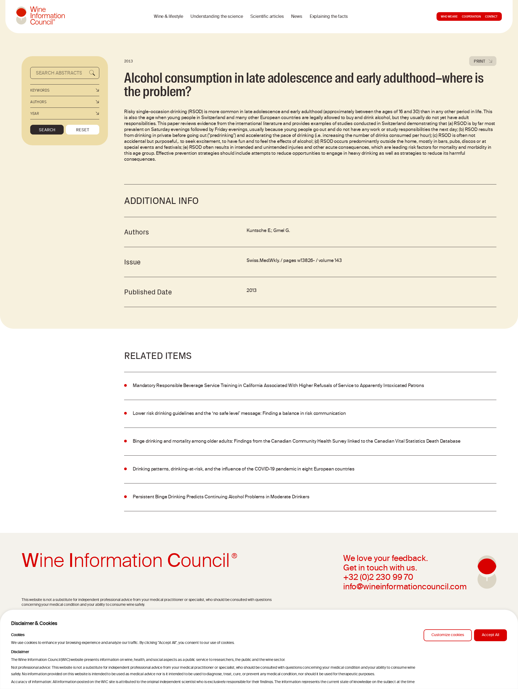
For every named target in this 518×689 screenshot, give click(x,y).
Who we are (449, 17)
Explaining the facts (329, 17)
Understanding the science (216, 17)
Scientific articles (267, 17)
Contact (491, 17)
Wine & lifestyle (168, 17)
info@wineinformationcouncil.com (405, 587)
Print (479, 61)
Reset (82, 129)
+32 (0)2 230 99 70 (378, 578)
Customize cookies (447, 635)
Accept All (490, 635)
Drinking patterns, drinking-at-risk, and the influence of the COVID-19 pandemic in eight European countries (244, 469)
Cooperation (471, 17)
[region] (259, 649)
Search (47, 129)
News (296, 17)
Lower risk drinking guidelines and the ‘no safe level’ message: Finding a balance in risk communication (239, 414)
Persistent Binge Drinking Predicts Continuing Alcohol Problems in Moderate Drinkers (221, 497)
